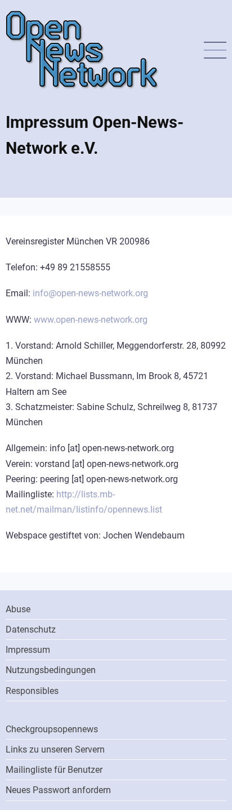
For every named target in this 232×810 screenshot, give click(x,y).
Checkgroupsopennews (52, 729)
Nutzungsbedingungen (51, 670)
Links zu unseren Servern (55, 749)
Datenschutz (31, 629)
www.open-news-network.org (91, 319)
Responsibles (32, 691)
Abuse (18, 609)
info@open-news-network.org (90, 293)
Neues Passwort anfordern (58, 790)
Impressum (28, 649)
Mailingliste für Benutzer (54, 769)
